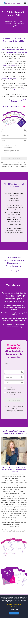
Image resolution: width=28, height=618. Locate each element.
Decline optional (14, 609)
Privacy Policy (14, 606)
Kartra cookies (17, 604)
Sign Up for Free (14, 158)
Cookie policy (10, 604)
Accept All (14, 613)
